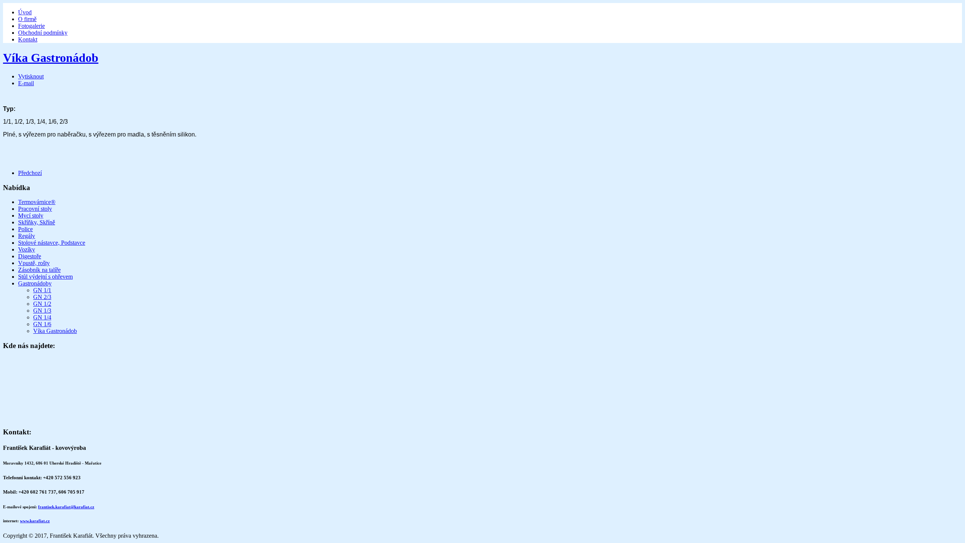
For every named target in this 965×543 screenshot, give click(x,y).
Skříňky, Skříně (36, 222)
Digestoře (29, 256)
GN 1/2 (42, 304)
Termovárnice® (36, 202)
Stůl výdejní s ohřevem (45, 276)
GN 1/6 (42, 324)
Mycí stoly (30, 215)
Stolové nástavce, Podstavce (51, 242)
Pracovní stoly (35, 209)
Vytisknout (31, 76)
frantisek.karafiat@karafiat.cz (66, 507)
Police (25, 229)
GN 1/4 (42, 317)
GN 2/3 (42, 297)
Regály (26, 236)
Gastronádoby (35, 283)
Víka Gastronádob (50, 57)
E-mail (26, 83)
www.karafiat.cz (35, 520)
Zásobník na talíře (39, 270)
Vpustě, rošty (34, 263)
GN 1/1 (42, 290)
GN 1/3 (42, 310)
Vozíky (26, 249)
